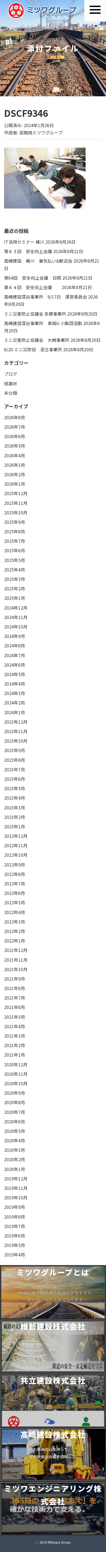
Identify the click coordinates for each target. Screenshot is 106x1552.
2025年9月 (14, 522)
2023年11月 (15, 731)
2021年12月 (15, 950)
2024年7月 (14, 655)
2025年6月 (14, 550)
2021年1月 (14, 1054)
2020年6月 (14, 1121)
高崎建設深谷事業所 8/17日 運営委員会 (45, 296)
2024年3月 (14, 693)
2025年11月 (15, 503)
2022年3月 (14, 921)
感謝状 (10, 383)
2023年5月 (14, 788)
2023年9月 (14, 750)
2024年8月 (14, 645)
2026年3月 (14, 465)
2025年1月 (14, 598)
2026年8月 (14, 417)
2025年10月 (15, 512)
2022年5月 (14, 902)
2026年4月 (14, 455)
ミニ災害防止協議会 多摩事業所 (35, 313)
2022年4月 (14, 912)
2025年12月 (15, 493)
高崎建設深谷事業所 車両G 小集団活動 (43, 323)
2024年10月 (15, 626)
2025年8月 (14, 531)
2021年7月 (14, 997)
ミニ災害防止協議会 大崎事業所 (36, 340)
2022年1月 (14, 940)
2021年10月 (15, 969)
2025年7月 (14, 541)
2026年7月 (14, 426)
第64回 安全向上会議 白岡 (32, 277)
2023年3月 (14, 807)
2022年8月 (14, 874)
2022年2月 (14, 931)
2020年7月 (14, 1112)
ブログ (10, 373)
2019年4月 (14, 1254)
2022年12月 (15, 836)
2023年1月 (14, 826)
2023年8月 (14, 760)
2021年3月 (14, 1036)
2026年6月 (14, 436)
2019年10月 (15, 1197)
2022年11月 (15, 845)
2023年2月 (14, 817)
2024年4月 (14, 683)
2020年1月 (14, 1169)
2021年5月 (14, 1017)
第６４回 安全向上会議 (32, 287)
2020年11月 (15, 1074)
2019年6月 (14, 1235)
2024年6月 (14, 664)
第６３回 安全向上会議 (28, 251)
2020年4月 (14, 1140)
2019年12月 (15, 1178)
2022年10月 (15, 855)
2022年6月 (14, 893)
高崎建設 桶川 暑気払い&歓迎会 (38, 260)
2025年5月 (14, 560)
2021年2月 (14, 1045)
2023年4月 (14, 798)
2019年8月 (14, 1216)
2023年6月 (14, 779)
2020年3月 (14, 1150)
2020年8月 (14, 1102)
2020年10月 (15, 1083)
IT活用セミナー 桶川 (24, 242)
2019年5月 (14, 1245)
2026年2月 (14, 474)
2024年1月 (14, 712)
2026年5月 (14, 445)
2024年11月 (15, 617)
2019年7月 (14, 1226)
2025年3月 (14, 579)
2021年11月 (15, 960)
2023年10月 (15, 740)
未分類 (10, 393)
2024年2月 (14, 702)
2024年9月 (14, 636)
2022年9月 (14, 864)
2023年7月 (14, 769)
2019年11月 (15, 1188)
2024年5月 (14, 674)
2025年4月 (14, 569)
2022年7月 (14, 883)
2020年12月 (15, 1064)
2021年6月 (14, 1007)
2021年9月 (14, 978)
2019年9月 (14, 1207)
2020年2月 (14, 1159)
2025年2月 (14, 588)
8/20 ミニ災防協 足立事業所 (33, 349)
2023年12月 (15, 722)
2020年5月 (14, 1131)
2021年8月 (14, 988)
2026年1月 (14, 484)
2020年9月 (14, 1093)
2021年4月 (14, 1026)
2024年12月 (15, 607)
